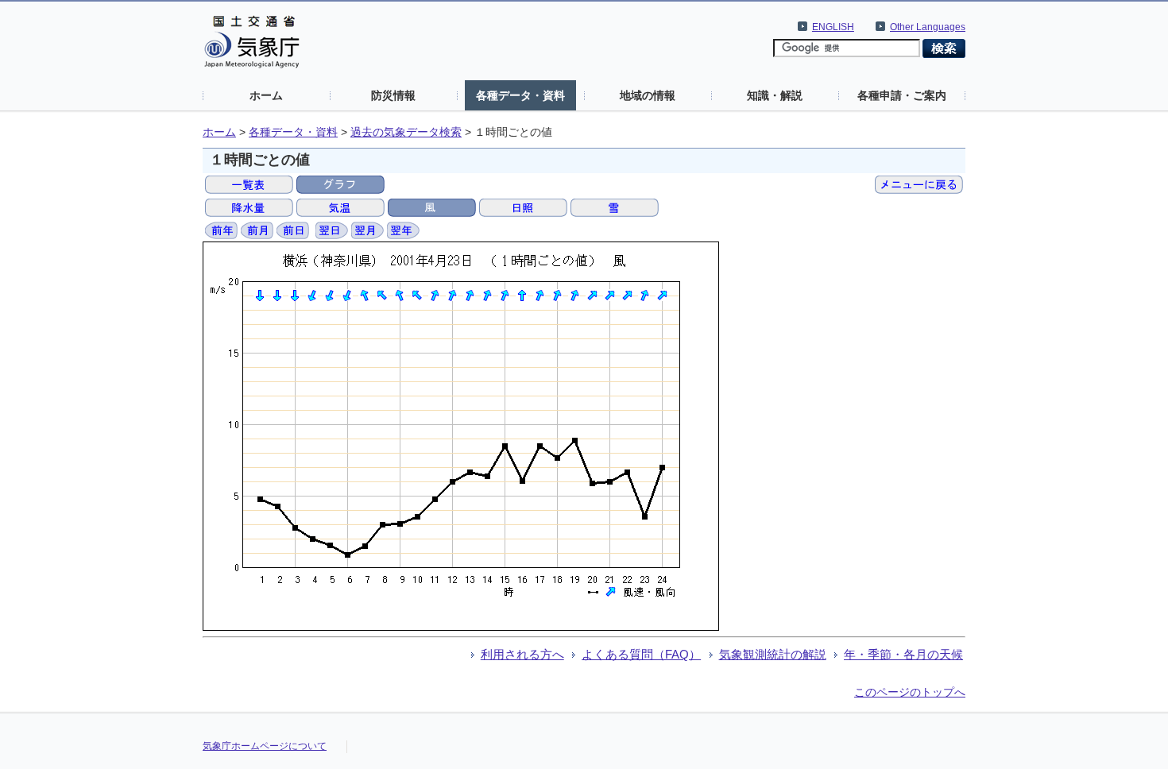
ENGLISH (833, 27)
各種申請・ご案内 (901, 95)
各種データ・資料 (520, 95)
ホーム (266, 95)
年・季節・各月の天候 (903, 654)
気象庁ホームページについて (265, 746)
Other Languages (927, 27)
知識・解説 (775, 95)
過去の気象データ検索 (406, 132)
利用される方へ (522, 654)
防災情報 (393, 95)
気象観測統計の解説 (772, 654)
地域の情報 (647, 95)
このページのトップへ (909, 692)
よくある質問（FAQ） (641, 654)
